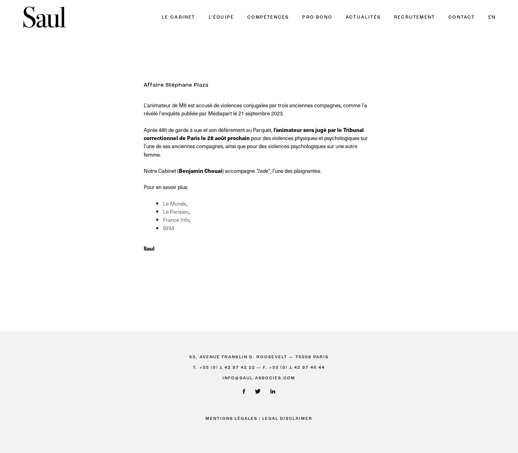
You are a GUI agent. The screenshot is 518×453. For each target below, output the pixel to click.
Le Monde (174, 203)
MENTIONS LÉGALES (231, 419)
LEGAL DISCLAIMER (287, 419)
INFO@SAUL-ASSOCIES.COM (259, 378)
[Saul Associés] (44, 17)
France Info (176, 219)
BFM (168, 228)
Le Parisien (176, 211)
